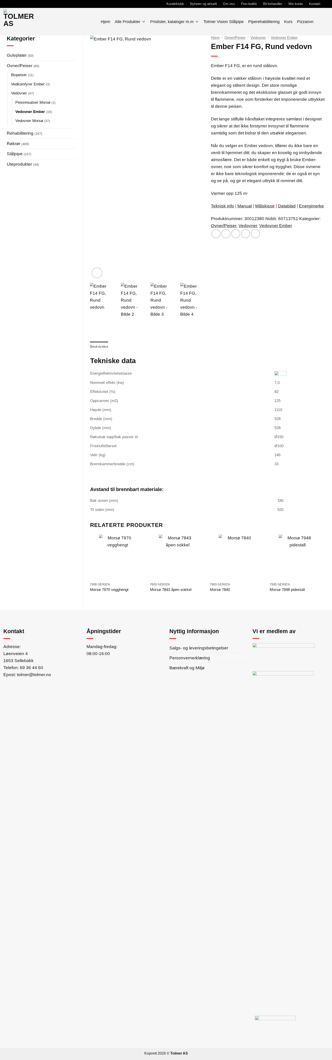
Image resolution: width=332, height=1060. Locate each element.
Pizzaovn (305, 21)
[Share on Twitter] (225, 233)
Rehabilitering (20, 133)
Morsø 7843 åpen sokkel (171, 589)
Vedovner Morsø (29, 120)
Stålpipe (15, 153)
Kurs (288, 21)
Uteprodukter (19, 164)
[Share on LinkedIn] (255, 233)
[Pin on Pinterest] (245, 233)
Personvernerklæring (189, 657)
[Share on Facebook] (215, 233)
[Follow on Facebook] (326, 4)
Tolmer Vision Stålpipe (223, 21)
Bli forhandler (272, 4)
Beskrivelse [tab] (99, 346)
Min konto (295, 4)
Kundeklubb (175, 4)
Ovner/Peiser (19, 65)
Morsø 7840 (220, 589)
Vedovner (19, 93)
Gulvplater (17, 55)
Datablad (287, 205)
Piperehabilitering (264, 21)
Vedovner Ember (30, 111)
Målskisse (265, 205)
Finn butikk (249, 4)
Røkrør (13, 143)
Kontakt (314, 4)
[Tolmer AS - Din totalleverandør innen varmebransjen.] (37, 21)
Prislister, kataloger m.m (172, 21)
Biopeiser (19, 75)
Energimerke (311, 205)
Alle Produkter (127, 21)
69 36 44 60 (31, 667)
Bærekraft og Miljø (187, 667)
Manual (244, 205)
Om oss (229, 4)
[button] (319, 21)
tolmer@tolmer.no (34, 674)
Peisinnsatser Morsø (32, 102)
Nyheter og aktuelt (203, 4)
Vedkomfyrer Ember (28, 84)
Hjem (105, 21)
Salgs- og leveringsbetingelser (198, 647)
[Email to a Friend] (235, 233)
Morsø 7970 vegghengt (109, 589)
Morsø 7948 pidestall (287, 589)
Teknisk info (222, 205)
